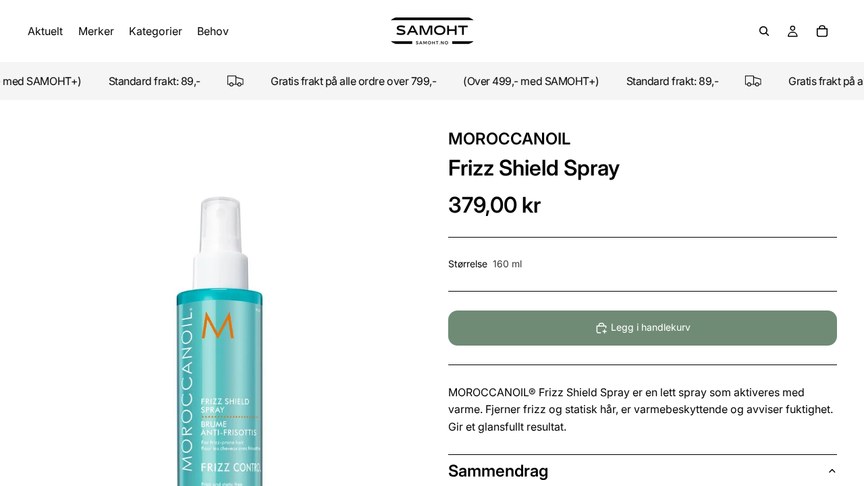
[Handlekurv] (822, 31)
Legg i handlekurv (651, 327)
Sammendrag (498, 471)
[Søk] (764, 31)
